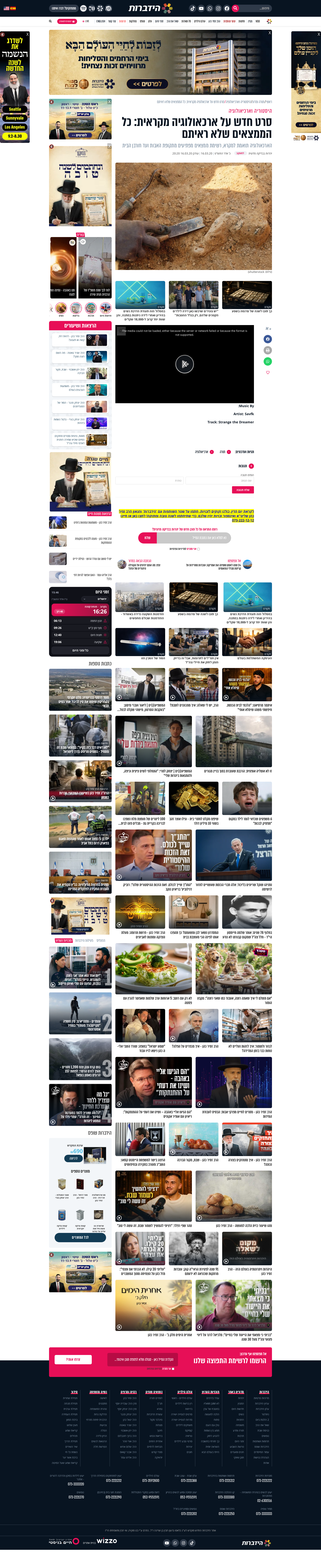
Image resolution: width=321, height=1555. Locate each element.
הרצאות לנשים (99, 1441)
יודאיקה (158, 1457)
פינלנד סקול (156, 1419)
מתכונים (103, 1403)
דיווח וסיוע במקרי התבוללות (145, 1492)
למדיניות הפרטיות (178, 549)
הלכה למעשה (212, 1414)
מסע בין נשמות (211, 1430)
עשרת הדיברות (154, 1414)
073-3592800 (150, 1480)
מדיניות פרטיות (261, 1398)
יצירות (189, 1446)
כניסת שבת (263, 1430)
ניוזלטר (265, 1414)
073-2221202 (189, 1513)
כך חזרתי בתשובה (210, 1441)
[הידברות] (150, 8)
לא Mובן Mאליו (211, 1403)
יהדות (241, 1398)
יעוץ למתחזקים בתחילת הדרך (106, 1475)
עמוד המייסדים (261, 1452)
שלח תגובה (242, 490)
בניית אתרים (89, 1543)
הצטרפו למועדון (65, 21)
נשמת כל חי (71, 1452)
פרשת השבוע (237, 1446)
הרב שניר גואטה (128, 1425)
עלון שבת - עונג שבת (186, 1475)
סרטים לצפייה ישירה (181, 1414)
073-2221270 (76, 1497)
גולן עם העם (212, 1425)
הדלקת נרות (100, 1414)
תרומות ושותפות (261, 1441)
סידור (74, 1392)
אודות (266, 1463)
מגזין (250, 21)
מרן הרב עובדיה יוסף (126, 1403)
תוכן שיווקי (239, 1457)
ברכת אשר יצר (70, 1457)
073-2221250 (226, 1513)
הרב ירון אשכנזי (129, 1430)
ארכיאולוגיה (201, 452)
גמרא (159, 1409)
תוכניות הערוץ (210, 1392)
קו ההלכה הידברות (224, 1492)
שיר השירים (71, 1446)
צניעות (103, 1425)
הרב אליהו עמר (129, 1457)
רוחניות (240, 1419)
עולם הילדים (199, 21)
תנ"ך (159, 1403)
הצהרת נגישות (261, 1457)
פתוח (216, 1419)
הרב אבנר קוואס (128, 1452)
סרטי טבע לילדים (183, 1441)
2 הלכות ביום (262, 1419)
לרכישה (73, 1158)
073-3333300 (226, 1497)
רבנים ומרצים (129, 1392)
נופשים (265, 1436)
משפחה (240, 1425)
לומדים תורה (156, 1398)
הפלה (104, 1430)
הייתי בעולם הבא (210, 1452)
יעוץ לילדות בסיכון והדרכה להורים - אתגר (67, 1477)
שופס (142, 21)
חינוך (159, 1430)
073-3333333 (264, 1513)
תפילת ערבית (70, 1409)
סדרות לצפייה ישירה (181, 1419)
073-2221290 (113, 1497)
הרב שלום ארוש (128, 1446)
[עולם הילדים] (108, 8)
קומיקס (188, 1430)
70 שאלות (186, 21)
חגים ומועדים (237, 1452)
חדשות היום (238, 1409)
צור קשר (112, 21)
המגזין (241, 1403)
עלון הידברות (262, 1409)
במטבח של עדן (211, 1409)
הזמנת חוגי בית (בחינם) (109, 1492)
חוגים (189, 1452)
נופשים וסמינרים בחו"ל (185, 1509)
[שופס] (100, 8)
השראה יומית (212, 1446)
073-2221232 (113, 1480)
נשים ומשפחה (98, 1392)
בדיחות (188, 1409)
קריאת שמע (71, 1430)
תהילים (73, 1436)
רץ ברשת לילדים (183, 1403)
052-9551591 (188, 1497)
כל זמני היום (80, 650)
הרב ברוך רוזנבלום (127, 1436)
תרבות (240, 1436)
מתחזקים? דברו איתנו (64, 8)
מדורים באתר (236, 1392)
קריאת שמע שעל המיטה (64, 1463)
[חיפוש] (235, 8)
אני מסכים (183, 549)
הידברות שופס (261, 1446)
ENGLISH (100, 21)
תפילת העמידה (69, 1414)
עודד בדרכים (212, 1398)
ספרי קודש (157, 1452)
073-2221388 (189, 1480)
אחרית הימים (155, 1441)
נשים (241, 1414)
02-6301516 (264, 1500)
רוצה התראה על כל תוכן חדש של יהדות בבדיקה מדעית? (184, 529)
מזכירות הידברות (263, 1475)
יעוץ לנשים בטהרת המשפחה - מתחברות (256, 1494)
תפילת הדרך (70, 1441)
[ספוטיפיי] (83, 8)
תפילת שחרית (70, 1398)
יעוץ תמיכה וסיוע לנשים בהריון (181, 1492)
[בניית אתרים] (107, 1543)
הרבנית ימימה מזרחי (96, 1419)
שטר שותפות (229, 21)
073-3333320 (76, 1484)
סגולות (159, 1425)
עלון (150, 21)
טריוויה (188, 1436)
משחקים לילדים (184, 1425)
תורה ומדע (238, 1430)
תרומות (122, 21)
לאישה (103, 1398)
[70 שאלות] (91, 8)
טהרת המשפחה (98, 1409)
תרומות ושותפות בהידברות (221, 1475)
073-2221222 (264, 1480)
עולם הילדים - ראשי (182, 1398)
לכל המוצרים (80, 1237)
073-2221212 (226, 1480)
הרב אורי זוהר (130, 1441)
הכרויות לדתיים (154, 1446)
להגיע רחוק (213, 1436)
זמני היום (159, 21)
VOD (258, 21)
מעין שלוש (72, 1425)
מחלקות (133, 21)
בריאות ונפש (156, 1436)
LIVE (87, 21)
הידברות (264, 1392)
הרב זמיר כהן (214, 21)
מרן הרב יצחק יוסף (127, 1409)
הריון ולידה (101, 1436)
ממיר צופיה (266, 1509)
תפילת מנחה (70, 1403)
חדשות (242, 21)
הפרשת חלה (100, 1446)
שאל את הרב (172, 21)
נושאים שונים (154, 1392)
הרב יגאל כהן (130, 1419)
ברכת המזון (71, 1419)
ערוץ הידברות (262, 1403)
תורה (222, 452)
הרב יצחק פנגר (129, 1414)
